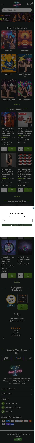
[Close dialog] (33, 208)
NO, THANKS (16, 229)
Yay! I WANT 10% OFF (17, 225)
